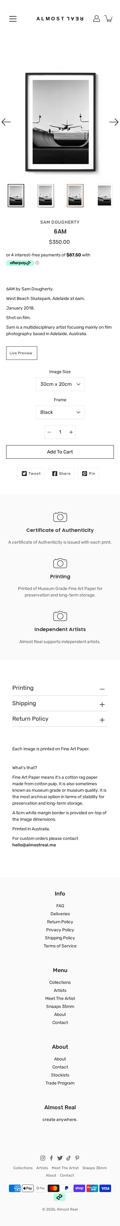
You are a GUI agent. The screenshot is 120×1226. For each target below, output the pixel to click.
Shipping (24, 703)
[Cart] (109, 18)
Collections (60, 982)
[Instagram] (43, 1158)
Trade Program (60, 1083)
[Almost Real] (60, 18)
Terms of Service (60, 946)
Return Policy (30, 718)
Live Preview (21, 353)
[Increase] (71, 432)
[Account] (97, 18)
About (60, 1014)
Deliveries (60, 913)
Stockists (60, 1075)
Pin (92, 473)
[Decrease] (49, 432)
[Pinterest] (77, 1158)
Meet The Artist (60, 998)
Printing (23, 687)
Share (65, 473)
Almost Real (67, 1209)
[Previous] (6, 122)
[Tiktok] (68, 1158)
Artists (60, 990)
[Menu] (13, 18)
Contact (60, 1022)
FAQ (60, 905)
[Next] (114, 122)
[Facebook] (51, 1158)
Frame (60, 399)
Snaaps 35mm (60, 1006)
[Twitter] (60, 1158)
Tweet (35, 473)
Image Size (60, 371)
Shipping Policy (60, 938)
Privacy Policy (60, 930)
